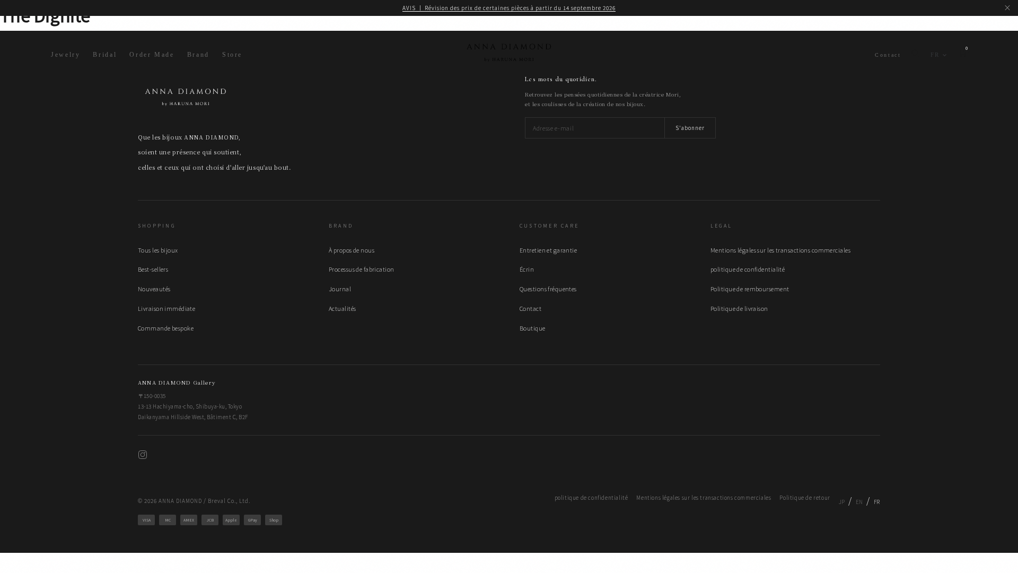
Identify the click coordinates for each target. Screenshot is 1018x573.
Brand (198, 54)
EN (859, 502)
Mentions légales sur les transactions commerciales (780, 250)
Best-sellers (153, 269)
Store (232, 54)
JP (842, 502)
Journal (340, 288)
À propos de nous (351, 250)
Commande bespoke (166, 328)
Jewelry (65, 54)
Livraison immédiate (166, 308)
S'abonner (690, 128)
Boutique (533, 328)
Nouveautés (154, 288)
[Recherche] (915, 55)
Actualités (342, 308)
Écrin (527, 269)
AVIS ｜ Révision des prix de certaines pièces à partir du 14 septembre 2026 (509, 8)
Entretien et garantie (548, 250)
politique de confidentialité (747, 269)
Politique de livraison (739, 308)
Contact (888, 55)
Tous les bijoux (158, 250)
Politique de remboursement (749, 288)
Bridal (105, 54)
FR (935, 54)
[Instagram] (142, 456)
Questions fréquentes (548, 288)
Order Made (151, 54)
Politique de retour (804, 497)
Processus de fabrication (361, 269)
